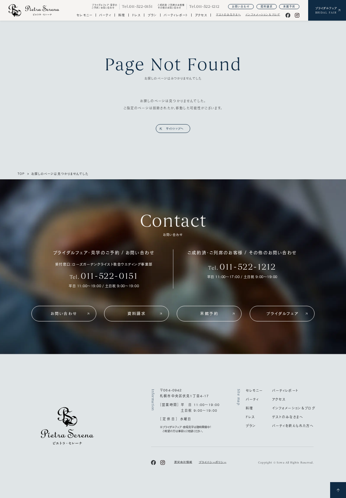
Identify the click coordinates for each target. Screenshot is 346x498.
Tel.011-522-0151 (137, 7)
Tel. (104, 276)
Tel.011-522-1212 (204, 7)
